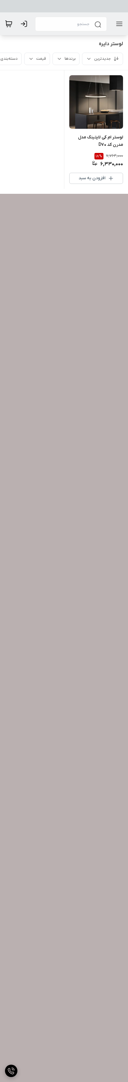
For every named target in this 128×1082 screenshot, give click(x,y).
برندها (70, 58)
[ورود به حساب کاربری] (25, 23)
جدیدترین (102, 58)
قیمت (41, 58)
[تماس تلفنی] (11, 1071)
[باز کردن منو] (118, 24)
